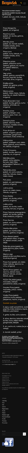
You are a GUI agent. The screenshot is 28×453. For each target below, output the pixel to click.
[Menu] (24, 3)
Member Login (5, 414)
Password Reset (6, 416)
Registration (5, 408)
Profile (4, 418)
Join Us (4, 406)
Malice (3, 412)
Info (3, 404)
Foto (3, 402)
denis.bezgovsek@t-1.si (10, 364)
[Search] (20, 3)
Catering (4, 400)
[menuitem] (20, 3)
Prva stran (4, 423)
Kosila (3, 410)
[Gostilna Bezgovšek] (11, 3)
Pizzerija (4, 421)
